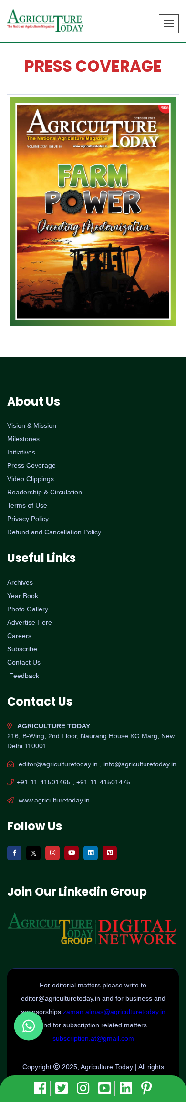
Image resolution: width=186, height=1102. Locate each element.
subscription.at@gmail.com (93, 1038)
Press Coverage (31, 465)
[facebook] (42, 1088)
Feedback (24, 675)
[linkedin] (128, 1088)
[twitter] (63, 1088)
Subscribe (22, 649)
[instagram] (85, 1088)
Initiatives (21, 452)
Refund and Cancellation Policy (54, 532)
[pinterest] (146, 1088)
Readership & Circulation (44, 492)
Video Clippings (30, 479)
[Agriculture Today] (93, 211)
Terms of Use (27, 505)
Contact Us (24, 662)
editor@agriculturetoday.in (61, 998)
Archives (20, 582)
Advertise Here (29, 622)
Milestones (23, 439)
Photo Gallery (27, 609)
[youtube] (106, 1088)
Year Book (22, 595)
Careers (19, 635)
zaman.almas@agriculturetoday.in (114, 1011)
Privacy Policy (28, 518)
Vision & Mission (31, 425)
